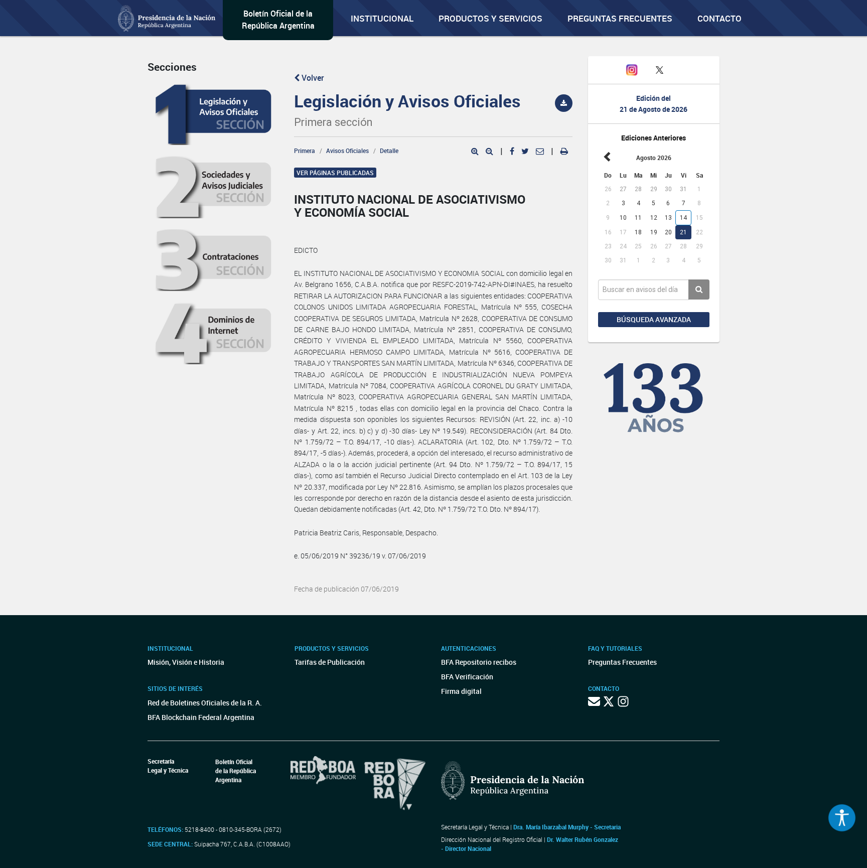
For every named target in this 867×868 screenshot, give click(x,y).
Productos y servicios (490, 18)
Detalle (389, 151)
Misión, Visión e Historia (186, 662)
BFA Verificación (467, 676)
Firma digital (461, 691)
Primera (304, 151)
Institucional (382, 18)
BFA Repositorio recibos (478, 662)
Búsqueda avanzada (654, 319)
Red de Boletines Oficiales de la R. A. (205, 702)
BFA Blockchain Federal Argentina (201, 717)
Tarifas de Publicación (330, 662)
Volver (312, 77)
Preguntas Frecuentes (619, 18)
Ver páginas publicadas (335, 173)
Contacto (719, 18)
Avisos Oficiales (347, 151)
